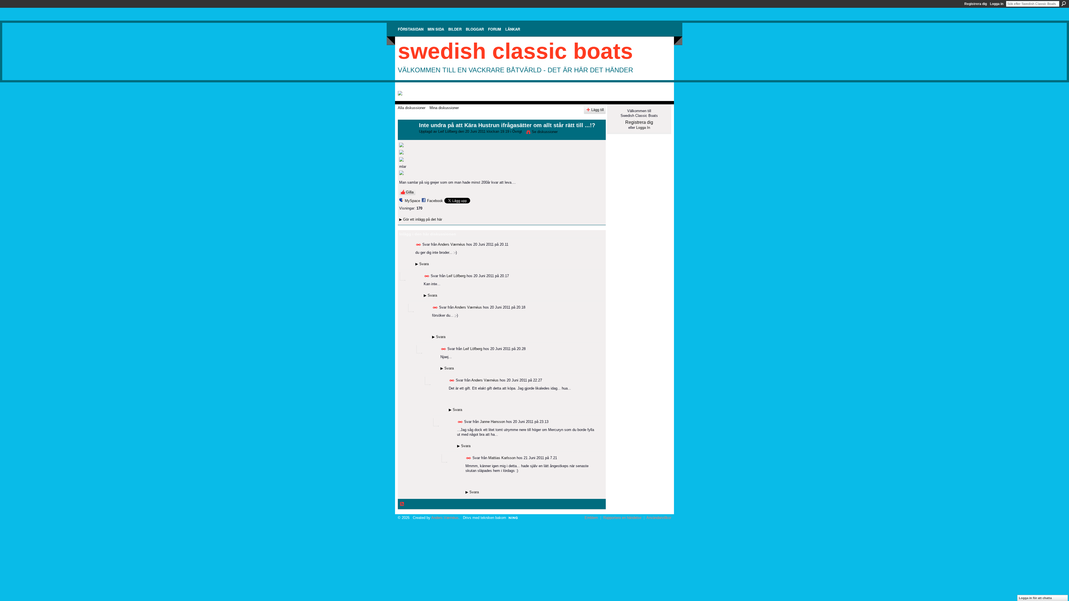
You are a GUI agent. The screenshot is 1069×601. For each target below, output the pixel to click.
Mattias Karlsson (502, 458)
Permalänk (418, 244)
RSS (402, 504)
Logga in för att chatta (1035, 598)
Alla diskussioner (411, 108)
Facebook (435, 201)
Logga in (996, 4)
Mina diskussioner (444, 108)
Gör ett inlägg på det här (420, 219)
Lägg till (597, 110)
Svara (422, 264)
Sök (1063, 3)
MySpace (412, 201)
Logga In (643, 127)
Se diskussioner (545, 132)
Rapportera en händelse (622, 518)
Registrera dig (975, 4)
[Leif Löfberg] (407, 137)
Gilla (410, 192)
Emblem (591, 518)
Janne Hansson (492, 422)
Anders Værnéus (451, 244)
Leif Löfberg (447, 131)
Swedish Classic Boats (515, 51)
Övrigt (517, 131)
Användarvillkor (658, 518)
